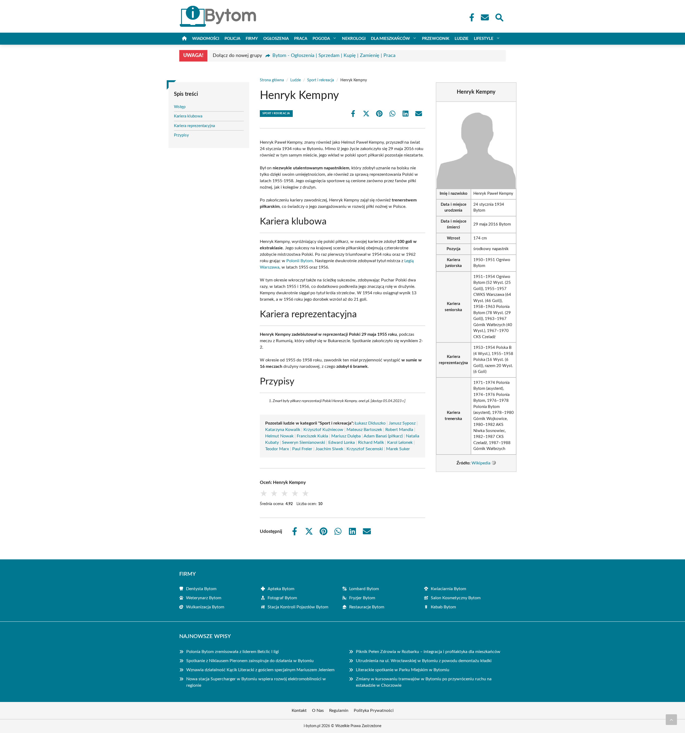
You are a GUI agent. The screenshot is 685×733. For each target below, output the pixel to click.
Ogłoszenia (276, 39)
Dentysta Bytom (201, 589)
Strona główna (272, 80)
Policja (232, 39)
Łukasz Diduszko (370, 423)
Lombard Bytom (364, 589)
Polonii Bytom (299, 261)
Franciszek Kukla (312, 436)
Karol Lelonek (400, 442)
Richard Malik (371, 442)
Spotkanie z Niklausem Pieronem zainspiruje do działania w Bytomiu (250, 661)
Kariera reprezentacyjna (194, 126)
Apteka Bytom (281, 589)
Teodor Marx (277, 449)
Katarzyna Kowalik (282, 429)
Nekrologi (354, 39)
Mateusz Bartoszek (364, 429)
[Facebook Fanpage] (470, 17)
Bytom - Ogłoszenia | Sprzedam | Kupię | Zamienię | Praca (333, 55)
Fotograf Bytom (282, 598)
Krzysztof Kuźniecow (323, 429)
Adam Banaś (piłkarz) (383, 436)
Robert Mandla (399, 429)
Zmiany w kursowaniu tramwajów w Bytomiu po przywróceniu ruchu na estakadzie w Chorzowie (424, 682)
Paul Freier (302, 449)
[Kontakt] (484, 17)
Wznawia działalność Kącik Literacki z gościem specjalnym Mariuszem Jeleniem (260, 670)
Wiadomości (205, 39)
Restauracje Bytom (366, 607)
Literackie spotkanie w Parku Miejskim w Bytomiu (402, 670)
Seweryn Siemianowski (303, 442)
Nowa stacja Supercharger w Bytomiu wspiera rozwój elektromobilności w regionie (256, 682)
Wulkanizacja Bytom (205, 607)
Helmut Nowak (279, 436)
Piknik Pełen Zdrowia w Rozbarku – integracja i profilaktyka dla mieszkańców (428, 652)
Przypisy (181, 135)
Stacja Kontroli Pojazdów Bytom (298, 607)
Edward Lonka (341, 442)
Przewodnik (435, 39)
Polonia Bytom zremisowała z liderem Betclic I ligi (232, 652)
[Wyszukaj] (499, 17)
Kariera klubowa (188, 116)
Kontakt (299, 710)
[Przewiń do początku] (671, 719)
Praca (300, 39)
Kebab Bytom (443, 607)
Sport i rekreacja (320, 80)
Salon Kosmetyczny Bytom (456, 598)
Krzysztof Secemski (365, 449)
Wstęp (179, 107)
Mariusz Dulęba (346, 436)
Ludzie (462, 39)
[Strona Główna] (184, 39)
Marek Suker (398, 449)
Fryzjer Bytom (362, 598)
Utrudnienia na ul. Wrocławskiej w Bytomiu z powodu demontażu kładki (424, 661)
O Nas (318, 710)
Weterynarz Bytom (203, 598)
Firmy (252, 39)
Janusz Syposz (402, 423)
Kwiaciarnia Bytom (448, 589)
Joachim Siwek (329, 449)
